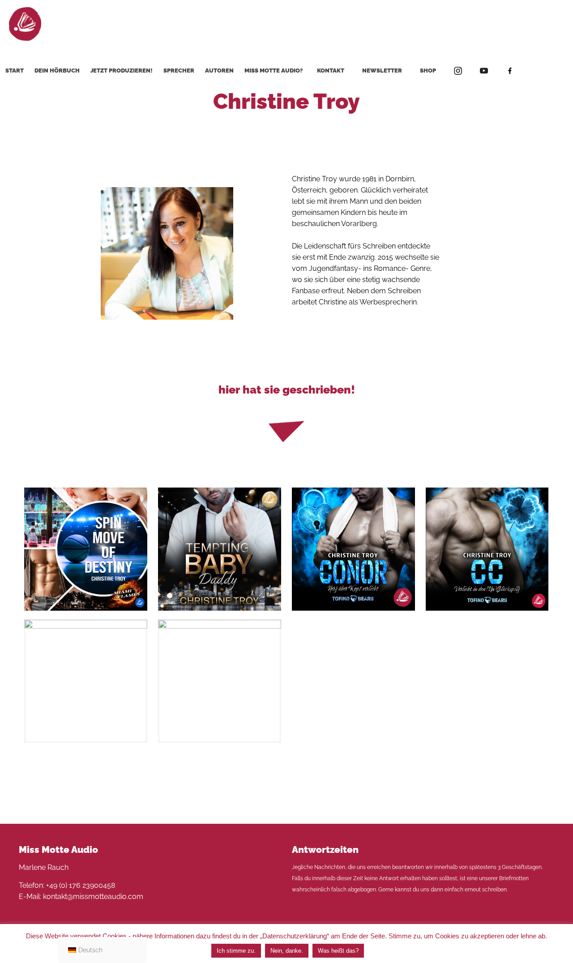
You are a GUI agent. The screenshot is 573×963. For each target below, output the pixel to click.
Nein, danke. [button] (286, 950)
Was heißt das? (338, 950)
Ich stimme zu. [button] (236, 950)
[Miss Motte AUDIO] (25, 23)
